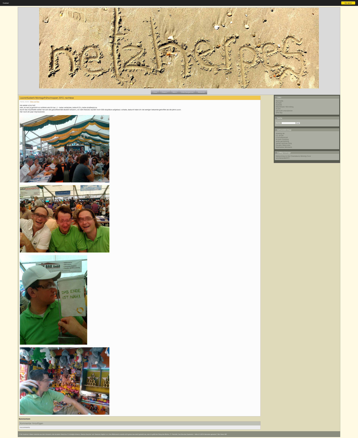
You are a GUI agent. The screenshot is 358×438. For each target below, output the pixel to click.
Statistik (279, 105)
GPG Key (279, 113)
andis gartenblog (282, 141)
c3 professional (282, 137)
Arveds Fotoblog (282, 139)
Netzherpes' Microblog (284, 107)
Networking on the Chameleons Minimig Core (293, 156)
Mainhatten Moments (284, 147)
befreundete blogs (284, 130)
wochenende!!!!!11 (282, 158)
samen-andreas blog (284, 143)
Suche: (279, 118)
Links (279, 97)
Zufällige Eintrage (284, 153)
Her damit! (348, 3)
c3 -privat (279, 135)
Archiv (278, 109)
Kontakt (279, 103)
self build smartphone (284, 111)
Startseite (279, 101)
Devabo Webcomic (283, 145)
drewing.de (280, 133)
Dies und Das (34, 102)
